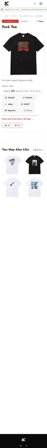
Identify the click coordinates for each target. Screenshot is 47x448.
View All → (39, 150)
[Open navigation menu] (41, 3)
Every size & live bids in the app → (17, 119)
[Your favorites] (35, 3)
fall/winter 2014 (26, 16)
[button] (23, 54)
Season (14, 16)
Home (6, 16)
